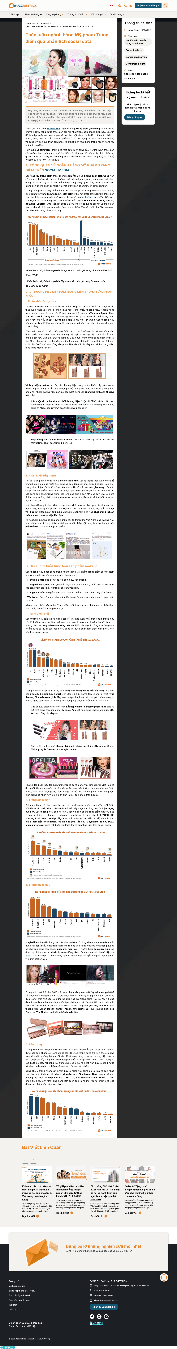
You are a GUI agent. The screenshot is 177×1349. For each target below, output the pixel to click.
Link (28, 955)
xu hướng (87, 197)
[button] (112, 5)
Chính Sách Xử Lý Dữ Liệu (22, 1326)
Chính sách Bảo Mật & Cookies (25, 1322)
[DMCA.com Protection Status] (129, 1323)
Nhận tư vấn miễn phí (148, 5)
